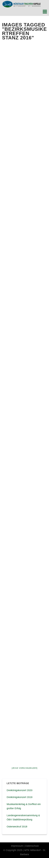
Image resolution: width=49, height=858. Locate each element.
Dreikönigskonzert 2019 (19, 797)
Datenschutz (32, 846)
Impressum (17, 846)
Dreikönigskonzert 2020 (19, 790)
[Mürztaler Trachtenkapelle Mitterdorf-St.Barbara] (21, 4)
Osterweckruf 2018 (17, 826)
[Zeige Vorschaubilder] (24, 768)
